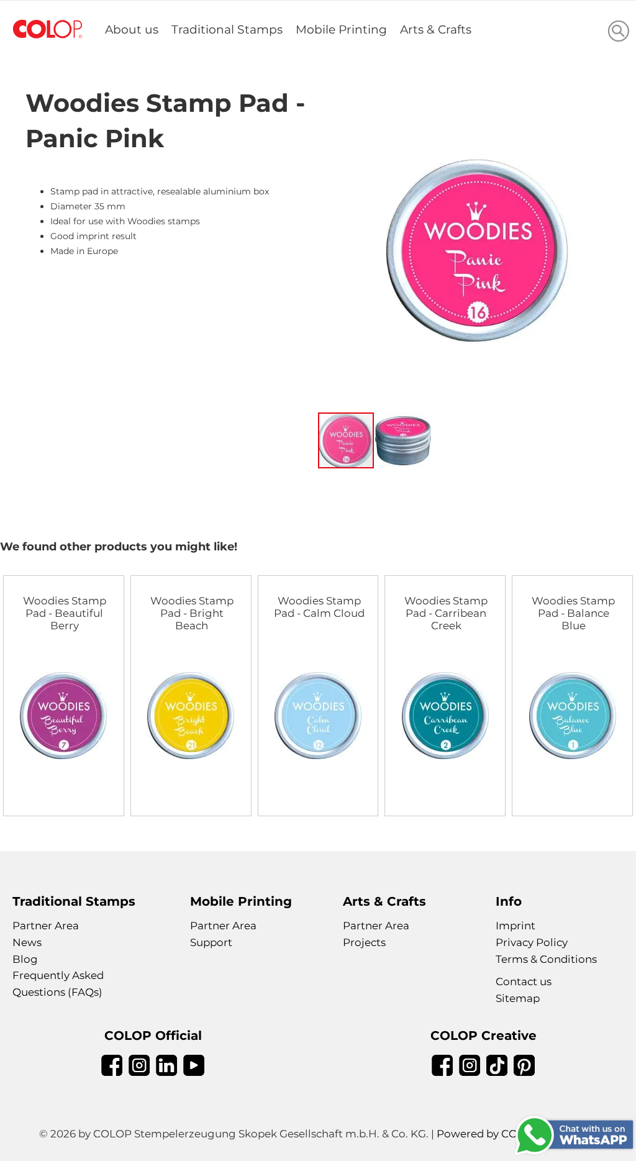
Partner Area (45, 925)
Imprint (515, 925)
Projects (364, 942)
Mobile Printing (341, 29)
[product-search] (618, 30)
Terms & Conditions (546, 959)
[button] (403, 440)
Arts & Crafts (435, 29)
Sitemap (518, 998)
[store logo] (47, 29)
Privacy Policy (532, 942)
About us (131, 29)
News (27, 942)
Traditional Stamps (227, 29)
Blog (25, 959)
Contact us (524, 981)
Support (211, 942)
